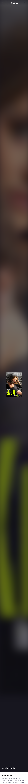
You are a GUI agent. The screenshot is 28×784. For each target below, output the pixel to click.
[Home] (14, 3)
